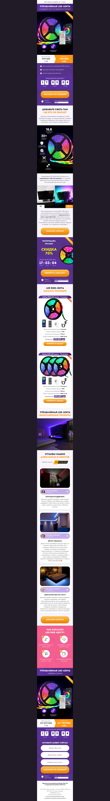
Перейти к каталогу (55, 273)
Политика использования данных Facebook (55, 798)
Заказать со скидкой (55, 94)
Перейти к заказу (55, 344)
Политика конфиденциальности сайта (55, 796)
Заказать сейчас (55, 231)
